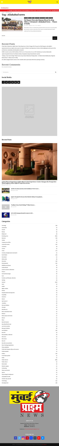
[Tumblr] (35, 438)
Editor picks (4, 259)
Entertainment (42, 17)
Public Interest (5, 359)
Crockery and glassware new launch (9, 252)
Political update (5, 351)
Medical (3, 313)
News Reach (44, 444)
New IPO (3, 332)
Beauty (3, 231)
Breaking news (5, 236)
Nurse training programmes (8, 345)
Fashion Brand (5, 267)
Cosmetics (4, 246)
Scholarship (4, 368)
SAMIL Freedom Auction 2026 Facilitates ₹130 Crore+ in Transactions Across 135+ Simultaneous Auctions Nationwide (26, 52)
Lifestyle (4, 307)
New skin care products (7, 343)
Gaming (3, 280)
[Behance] (31, 438)
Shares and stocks (6, 370)
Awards (3, 229)
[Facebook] (15, 438)
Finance (3, 271)
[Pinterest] (27, 438)
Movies (3, 317)
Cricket (3, 248)
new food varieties (6, 326)
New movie (4, 338)
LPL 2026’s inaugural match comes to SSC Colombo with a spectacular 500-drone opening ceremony (23, 59)
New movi (4, 336)
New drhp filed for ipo (6, 324)
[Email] (42, 438)
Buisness (29, 17)
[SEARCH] (55, 72)
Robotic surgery (5, 366)
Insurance (4, 296)
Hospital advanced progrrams (8, 292)
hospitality (4, 294)
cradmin (26, 25)
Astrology (25, 17)
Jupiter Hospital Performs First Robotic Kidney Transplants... (27, 197)
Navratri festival (5, 322)
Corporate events (5, 244)
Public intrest (4, 361)
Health (3, 286)
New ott (3, 340)
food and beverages (6, 273)
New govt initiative (6, 328)
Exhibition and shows (6, 265)
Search (3, 35)
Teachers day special (6, 378)
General (3, 282)
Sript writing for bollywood (7, 374)
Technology (51, 17)
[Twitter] (19, 438)
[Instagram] (23, 438)
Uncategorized (5, 382)
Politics (47, 17)
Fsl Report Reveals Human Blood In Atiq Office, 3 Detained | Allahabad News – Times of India (40, 22)
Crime (33, 17)
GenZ (3, 284)
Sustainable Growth (6, 376)
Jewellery (4, 303)
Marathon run (4, 309)
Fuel (3, 276)
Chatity (3, 240)
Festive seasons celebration (8, 269)
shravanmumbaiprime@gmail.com (32, 429)
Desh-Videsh (37, 17)
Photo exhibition (5, 347)
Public (3, 357)
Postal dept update (6, 355)
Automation (4, 227)
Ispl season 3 (4, 301)
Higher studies (5, 288)
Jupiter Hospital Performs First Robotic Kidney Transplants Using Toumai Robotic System (21, 53)
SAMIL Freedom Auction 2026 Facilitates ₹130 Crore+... (25, 188)
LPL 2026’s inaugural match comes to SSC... (22, 213)
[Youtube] (38, 438)
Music (3, 320)
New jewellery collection (7, 334)
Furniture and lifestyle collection (9, 278)
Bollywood (4, 234)
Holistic (3, 290)
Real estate (4, 364)
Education (4, 261)
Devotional (4, 257)
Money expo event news (7, 315)
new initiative (4, 330)
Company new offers (6, 242)
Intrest (3, 299)
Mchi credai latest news (7, 311)
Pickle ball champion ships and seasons (10, 349)
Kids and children (5, 305)
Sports (3, 372)
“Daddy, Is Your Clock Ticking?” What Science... (23, 205)
